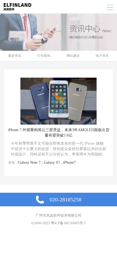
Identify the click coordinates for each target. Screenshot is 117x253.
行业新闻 (43, 56)
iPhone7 (69, 162)
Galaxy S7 (52, 162)
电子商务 (102, 56)
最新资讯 (14, 56)
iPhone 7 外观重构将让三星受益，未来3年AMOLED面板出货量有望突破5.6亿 (58, 132)
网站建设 (73, 56)
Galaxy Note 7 (29, 162)
